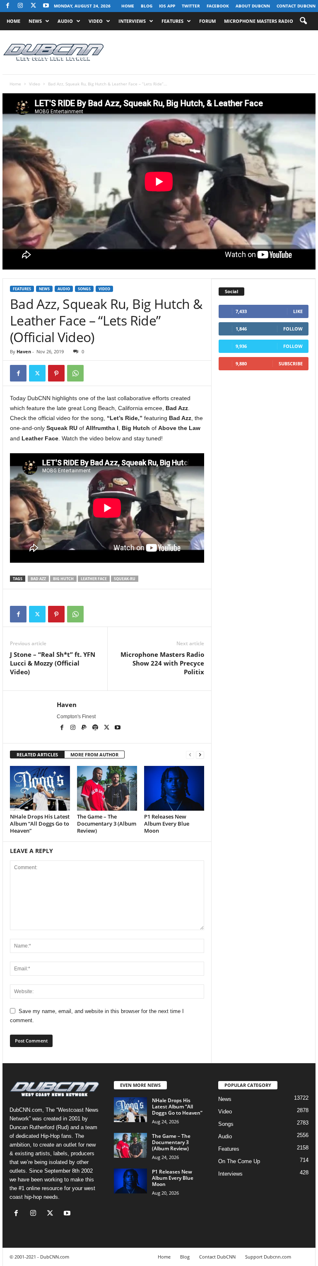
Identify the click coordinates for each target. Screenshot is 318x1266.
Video (96, 21)
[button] (303, 21)
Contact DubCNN (296, 6)
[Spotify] (95, 728)
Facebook (218, 6)
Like (298, 311)
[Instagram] (20, 6)
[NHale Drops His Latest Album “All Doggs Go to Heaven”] (40, 788)
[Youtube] (46, 6)
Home (127, 6)
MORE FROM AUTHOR (94, 754)
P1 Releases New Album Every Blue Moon (166, 823)
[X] (33, 6)
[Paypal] (84, 728)
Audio (65, 21)
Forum (207, 21)
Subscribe (291, 363)
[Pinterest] (56, 373)
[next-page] (200, 755)
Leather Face (94, 578)
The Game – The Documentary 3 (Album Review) (106, 823)
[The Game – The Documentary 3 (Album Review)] (107, 788)
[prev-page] (190, 755)
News (35, 21)
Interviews (132, 21)
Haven (24, 351)
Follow (293, 329)
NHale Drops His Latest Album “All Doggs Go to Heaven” (40, 823)
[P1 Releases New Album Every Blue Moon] (174, 788)
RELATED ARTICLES (37, 754)
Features (172, 21)
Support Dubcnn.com (268, 1257)
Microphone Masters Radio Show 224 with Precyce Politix (162, 663)
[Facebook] (7, 6)
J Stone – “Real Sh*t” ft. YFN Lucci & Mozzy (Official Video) (52, 663)
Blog (146, 6)
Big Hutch (63, 578)
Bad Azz (38, 578)
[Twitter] (37, 373)
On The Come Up (239, 1161)
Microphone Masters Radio (258, 21)
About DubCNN (253, 6)
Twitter (191, 6)
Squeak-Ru (124, 578)
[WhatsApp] (75, 373)
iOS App (167, 6)
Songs (84, 289)
